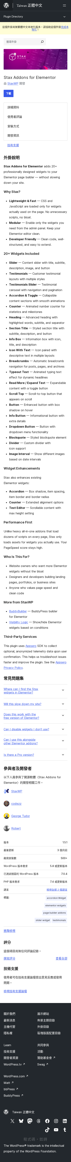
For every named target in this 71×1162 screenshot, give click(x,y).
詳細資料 (13, 107)
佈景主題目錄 (46, 1020)
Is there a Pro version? (19, 755)
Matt (9, 1083)
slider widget (43, 920)
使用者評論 (14, 117)
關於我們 (9, 1014)
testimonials (59, 920)
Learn (7, 1045)
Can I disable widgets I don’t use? (26, 729)
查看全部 (61, 958)
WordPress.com (16, 1076)
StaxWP (12, 83)
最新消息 (9, 1020)
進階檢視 (9, 931)
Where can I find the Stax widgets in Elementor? (21, 690)
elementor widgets (55, 905)
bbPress (11, 1089)
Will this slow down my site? (22, 704)
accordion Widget (56, 898)
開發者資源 (11, 1058)
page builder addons (54, 912)
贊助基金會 (46, 1058)
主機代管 (9, 1026)
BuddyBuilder (18, 611)
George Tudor (20, 816)
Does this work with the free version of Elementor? (21, 716)
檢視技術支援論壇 (15, 991)
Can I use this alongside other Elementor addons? (21, 741)
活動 (40, 1051)
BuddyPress (13, 1095)
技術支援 (13, 145)
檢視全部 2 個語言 (57, 889)
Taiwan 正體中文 (23, 1112)
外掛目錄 (43, 1026)
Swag (42, 1064)
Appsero (30, 646)
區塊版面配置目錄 (49, 1033)
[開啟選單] (65, 5)
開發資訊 (13, 135)
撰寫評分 (9, 958)
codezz (16, 803)
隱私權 (8, 1033)
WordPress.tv (14, 1064)
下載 (8, 93)
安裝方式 (13, 126)
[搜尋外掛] (42, 41)
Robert (16, 828)
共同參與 (43, 1045)
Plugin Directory (13, 16)
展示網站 (43, 1014)
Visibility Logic (18, 622)
